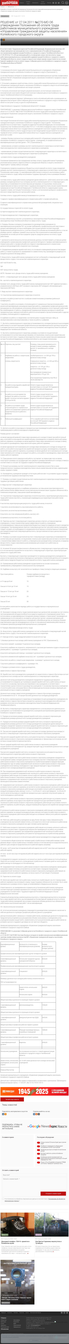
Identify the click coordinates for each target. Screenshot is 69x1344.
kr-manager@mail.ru (35, 1325)
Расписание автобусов (35, 1312)
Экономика (16, 1320)
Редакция (3, 1312)
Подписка (21, 1312)
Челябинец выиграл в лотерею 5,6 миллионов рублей (53, 1150)
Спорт (2, 1323)
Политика (16, 1321)
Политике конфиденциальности (10, 1337)
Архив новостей (42, 2)
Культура (3, 1321)
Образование (17, 1325)
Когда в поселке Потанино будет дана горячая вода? (53, 1143)
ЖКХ (14, 1323)
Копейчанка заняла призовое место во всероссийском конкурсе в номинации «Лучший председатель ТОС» (54, 1158)
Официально (17, 1327)
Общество (3, 1320)
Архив (27, 1312)
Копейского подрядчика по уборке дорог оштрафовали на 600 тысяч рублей (52, 1146)
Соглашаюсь (35, 1340)
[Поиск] (63, 2)
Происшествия (5, 1327)
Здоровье (3, 1325)
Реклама (49, 2)
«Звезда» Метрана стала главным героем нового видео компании (16, 1298)
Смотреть (15, 1292)
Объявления (35, 2)
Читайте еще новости (12, 1099)
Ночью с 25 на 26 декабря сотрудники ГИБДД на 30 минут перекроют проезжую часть (53, 1162)
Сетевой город (28, 2)
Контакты (9, 1312)
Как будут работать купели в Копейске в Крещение (52, 1154)
